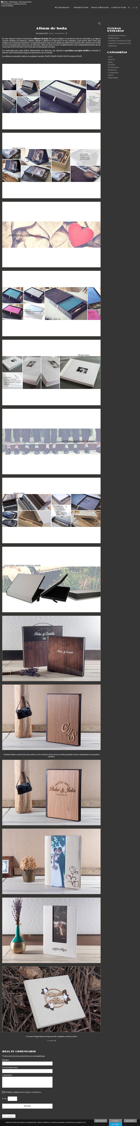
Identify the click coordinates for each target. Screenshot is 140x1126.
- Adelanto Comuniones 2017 (119, 43)
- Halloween (112, 46)
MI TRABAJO (62, 8)
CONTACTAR (118, 8)
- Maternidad (112, 77)
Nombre (5, 1060)
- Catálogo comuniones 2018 (119, 40)
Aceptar (116, 1124)
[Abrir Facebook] (137, 8)
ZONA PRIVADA (100, 8)
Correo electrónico (10, 1068)
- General (111, 59)
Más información (101, 1121)
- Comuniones (112, 72)
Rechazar (131, 1121)
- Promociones (113, 67)
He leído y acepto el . (23, 1092)
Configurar (115, 1121)
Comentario (7, 1075)
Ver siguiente (8, 1116)
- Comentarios (58, 33)
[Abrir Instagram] (134, 8)
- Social (110, 75)
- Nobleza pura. (113, 38)
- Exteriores (112, 70)
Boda (51, 33)
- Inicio (110, 57)
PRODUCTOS (81, 8)
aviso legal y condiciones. (31, 1092)
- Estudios (111, 64)
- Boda (110, 62)
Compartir (51, 1041)
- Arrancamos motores (116, 35)
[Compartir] (66, 33)
